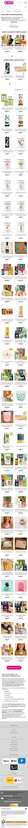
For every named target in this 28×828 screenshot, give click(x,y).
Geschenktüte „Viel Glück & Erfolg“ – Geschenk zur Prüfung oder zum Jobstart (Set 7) (21, 384)
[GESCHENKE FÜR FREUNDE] (8, 3)
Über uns (19, 3)
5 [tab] (16, 83)
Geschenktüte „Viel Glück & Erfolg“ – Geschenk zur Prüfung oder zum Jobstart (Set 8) (21, 342)
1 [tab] (12, 56)
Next (23, 46)
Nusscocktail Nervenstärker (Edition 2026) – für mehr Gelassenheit (7, 215)
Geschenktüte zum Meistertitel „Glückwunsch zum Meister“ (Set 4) (20, 49)
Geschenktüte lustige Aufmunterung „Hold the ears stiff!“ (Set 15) (21, 574)
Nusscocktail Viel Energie (21, 234)
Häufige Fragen (14, 740)
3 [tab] (15, 56)
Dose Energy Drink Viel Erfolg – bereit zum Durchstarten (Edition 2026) (7, 77)
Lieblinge (22, 3)
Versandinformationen (14, 744)
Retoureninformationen (14, 748)
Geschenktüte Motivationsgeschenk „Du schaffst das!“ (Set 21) (20, 511)
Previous (5, 46)
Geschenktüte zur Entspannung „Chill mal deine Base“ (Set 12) (7, 405)
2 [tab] (14, 56)
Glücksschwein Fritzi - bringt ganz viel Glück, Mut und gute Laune (7, 532)
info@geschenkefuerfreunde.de (12, 801)
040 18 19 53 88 (8, 796)
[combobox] (14, 7)
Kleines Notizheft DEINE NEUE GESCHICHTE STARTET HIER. (7, 574)
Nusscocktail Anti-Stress (21, 192)
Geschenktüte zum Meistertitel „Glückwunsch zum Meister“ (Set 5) (7, 49)
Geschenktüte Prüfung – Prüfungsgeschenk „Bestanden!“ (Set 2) (7, 659)
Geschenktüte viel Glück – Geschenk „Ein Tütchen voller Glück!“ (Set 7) (7, 511)
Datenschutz (14, 731)
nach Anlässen (8, 11)
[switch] (3, 826)
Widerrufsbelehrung (14, 732)
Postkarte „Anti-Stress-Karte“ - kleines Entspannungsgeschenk (7, 363)
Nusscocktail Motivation (7, 234)
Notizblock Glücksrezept (21, 551)
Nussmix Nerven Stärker (21, 446)
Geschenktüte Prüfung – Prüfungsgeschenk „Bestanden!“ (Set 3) (21, 638)
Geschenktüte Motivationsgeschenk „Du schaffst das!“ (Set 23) (7, 384)
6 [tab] (18, 83)
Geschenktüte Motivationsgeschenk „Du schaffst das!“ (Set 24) (7, 300)
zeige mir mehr (14, 22)
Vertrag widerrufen (14, 750)
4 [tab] (14, 83)
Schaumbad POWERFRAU (20, 594)
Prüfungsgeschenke (17, 11)
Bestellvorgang (14, 742)
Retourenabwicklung (22, 786)
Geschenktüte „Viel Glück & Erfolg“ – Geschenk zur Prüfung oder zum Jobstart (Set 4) (21, 490)
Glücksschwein (14, 26)
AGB (14, 729)
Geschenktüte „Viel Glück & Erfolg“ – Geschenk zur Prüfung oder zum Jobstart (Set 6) (21, 469)
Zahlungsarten (14, 746)
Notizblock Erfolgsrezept (7, 551)
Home (2, 11)
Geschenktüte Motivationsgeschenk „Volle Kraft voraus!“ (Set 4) (7, 490)
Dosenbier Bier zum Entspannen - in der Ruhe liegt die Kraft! (21, 130)
